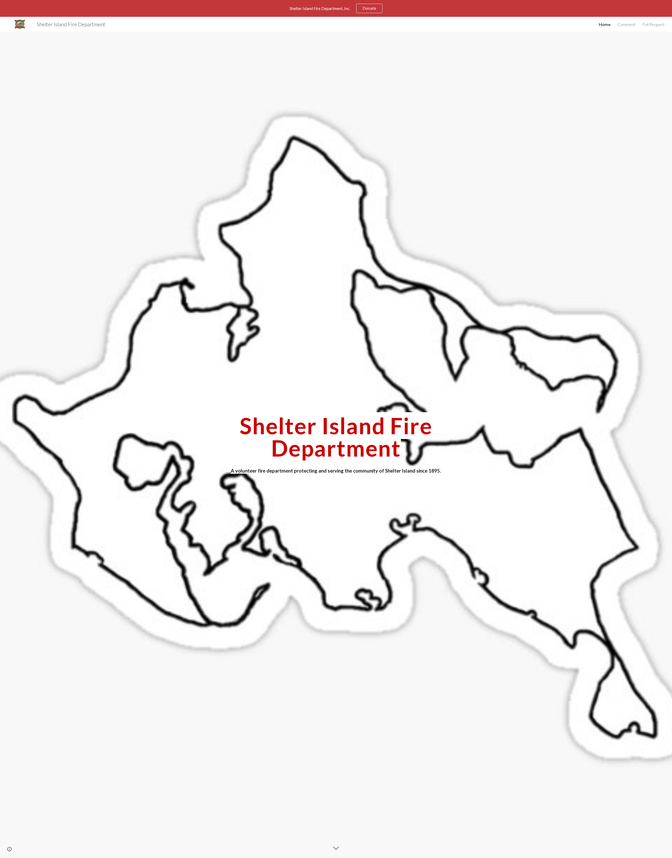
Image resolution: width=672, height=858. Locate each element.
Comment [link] (626, 24)
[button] (336, 848)
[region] (336, 8)
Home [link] (605, 24)
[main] (335, 437)
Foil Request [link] (653, 24)
